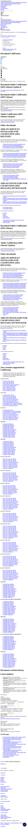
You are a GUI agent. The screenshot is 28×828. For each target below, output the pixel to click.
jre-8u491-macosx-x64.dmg (9, 607)
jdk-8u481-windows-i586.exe (9, 627)
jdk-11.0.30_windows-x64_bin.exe (10, 563)
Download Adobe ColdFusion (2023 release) (12, 746)
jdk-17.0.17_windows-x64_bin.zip (10, 536)
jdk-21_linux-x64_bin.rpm (8, 383)
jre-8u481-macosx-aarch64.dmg (9, 641)
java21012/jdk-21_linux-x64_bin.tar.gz (11, 384)
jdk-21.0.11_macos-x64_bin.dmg (10, 463)
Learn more (3, 772)
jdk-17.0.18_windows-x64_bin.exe (10, 519)
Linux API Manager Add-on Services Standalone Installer (15, 201)
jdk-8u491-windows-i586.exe (9, 592)
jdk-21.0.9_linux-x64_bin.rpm (9, 486)
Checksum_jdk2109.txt (8, 493)
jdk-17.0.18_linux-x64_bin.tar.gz (10, 515)
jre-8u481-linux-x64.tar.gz (8, 640)
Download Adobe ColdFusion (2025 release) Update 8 (14, 737)
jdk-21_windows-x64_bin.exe (9, 388)
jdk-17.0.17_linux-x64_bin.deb (9, 526)
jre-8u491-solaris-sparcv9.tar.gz (9, 608)
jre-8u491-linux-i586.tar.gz (8, 602)
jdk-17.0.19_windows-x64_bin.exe (10, 505)
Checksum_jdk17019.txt (8, 508)
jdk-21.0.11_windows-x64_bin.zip (10, 467)
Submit (5, 707)
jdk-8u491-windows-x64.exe (9, 594)
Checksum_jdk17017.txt (8, 537)
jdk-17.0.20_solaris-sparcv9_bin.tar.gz (11, 402)
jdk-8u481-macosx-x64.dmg (9, 624)
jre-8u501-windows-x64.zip (9, 454)
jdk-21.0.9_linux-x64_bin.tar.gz (9, 487)
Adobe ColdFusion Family (6, 2)
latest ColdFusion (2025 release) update (12, 121)
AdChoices (3, 826)
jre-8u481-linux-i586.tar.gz (8, 637)
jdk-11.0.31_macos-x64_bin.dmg (10, 547)
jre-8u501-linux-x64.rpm (8, 445)
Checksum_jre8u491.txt (8, 614)
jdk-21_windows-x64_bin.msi (9, 389)
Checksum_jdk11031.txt (8, 551)
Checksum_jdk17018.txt (8, 521)
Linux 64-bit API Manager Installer (10, 176)
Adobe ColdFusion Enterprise (18, 2)
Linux (4, 214)
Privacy (2, 822)
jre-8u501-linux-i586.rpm (8, 442)
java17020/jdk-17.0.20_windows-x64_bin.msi (12, 404)
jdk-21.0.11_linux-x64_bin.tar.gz (10, 461)
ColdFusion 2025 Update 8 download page (11, 90)
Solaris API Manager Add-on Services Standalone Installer (15, 334)
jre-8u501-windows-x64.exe (9, 453)
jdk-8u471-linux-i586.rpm (8, 654)
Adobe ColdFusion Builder (14, 3)
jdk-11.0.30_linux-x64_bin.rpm (9, 557)
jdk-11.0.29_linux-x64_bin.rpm (9, 571)
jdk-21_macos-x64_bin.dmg (9, 386)
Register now (3, 763)
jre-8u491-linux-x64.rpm (8, 603)
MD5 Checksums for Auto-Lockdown (11, 167)
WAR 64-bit (5, 216)
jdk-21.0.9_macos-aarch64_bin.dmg (10, 489)
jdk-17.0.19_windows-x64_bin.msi (10, 506)
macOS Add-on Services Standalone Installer (12, 145)
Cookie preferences (15, 822)
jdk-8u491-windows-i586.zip (9, 593)
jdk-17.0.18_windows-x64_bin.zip (10, 520)
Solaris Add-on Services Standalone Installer (12, 276)
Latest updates (6, 757)
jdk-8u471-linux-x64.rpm (8, 656)
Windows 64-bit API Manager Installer (11, 175)
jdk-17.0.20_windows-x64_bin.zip (10, 405)
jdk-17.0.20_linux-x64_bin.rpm (9, 397)
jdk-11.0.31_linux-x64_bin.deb (9, 542)
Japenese (7, 15)
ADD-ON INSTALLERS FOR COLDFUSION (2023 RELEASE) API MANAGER (14, 753)
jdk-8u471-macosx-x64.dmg (9, 659)
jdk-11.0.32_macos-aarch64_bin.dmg (10, 414)
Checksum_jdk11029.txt (8, 579)
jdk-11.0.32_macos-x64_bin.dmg (10, 415)
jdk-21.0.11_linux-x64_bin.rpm (9, 460)
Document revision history (8, 756)
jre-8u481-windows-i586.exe (9, 644)
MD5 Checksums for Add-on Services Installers (13, 147)
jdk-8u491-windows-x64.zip (9, 595)
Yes (1, 722)
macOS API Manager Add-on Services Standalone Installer (15, 198)
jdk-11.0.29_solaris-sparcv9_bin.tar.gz (11, 576)
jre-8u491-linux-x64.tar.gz (8, 605)
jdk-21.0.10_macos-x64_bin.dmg (10, 477)
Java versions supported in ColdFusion (11, 754)
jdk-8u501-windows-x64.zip (9, 436)
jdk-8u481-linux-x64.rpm (8, 621)
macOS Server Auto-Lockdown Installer (11, 166)
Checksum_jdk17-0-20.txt (8, 394)
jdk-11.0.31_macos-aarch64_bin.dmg (10, 545)
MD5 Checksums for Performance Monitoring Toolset (14, 156)
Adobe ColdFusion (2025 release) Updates (12, 739)
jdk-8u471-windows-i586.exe (9, 662)
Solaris (4, 349)
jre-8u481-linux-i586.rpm (8, 636)
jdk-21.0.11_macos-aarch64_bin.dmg (10, 462)
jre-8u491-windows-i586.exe (9, 609)
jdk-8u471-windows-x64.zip (9, 665)
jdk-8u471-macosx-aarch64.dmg (9, 658)
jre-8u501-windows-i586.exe (9, 450)
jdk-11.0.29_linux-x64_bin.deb (9, 570)
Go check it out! (23, 32)
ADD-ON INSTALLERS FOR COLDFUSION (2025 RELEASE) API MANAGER (14, 745)
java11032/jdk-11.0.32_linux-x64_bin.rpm (12, 412)
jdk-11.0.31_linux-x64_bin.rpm (9, 543)
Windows (5, 213)
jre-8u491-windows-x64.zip (9, 613)
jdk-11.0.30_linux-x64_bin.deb (9, 556)
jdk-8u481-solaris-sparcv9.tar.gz (9, 626)
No (4, 722)
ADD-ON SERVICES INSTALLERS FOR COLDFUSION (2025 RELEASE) (12, 742)
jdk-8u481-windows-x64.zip (9, 630)
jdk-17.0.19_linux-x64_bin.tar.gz (10, 500)
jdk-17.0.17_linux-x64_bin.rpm (9, 529)
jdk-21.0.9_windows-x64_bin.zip (10, 492)
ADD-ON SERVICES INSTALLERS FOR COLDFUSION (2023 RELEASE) (12, 750)
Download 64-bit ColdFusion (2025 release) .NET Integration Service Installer (13, 221)
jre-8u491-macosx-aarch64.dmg (9, 606)
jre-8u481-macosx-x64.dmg (9, 642)
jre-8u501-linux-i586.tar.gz (8, 443)
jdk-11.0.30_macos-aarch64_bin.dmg (10, 559)
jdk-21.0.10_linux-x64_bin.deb (9, 472)
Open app (14, 35)
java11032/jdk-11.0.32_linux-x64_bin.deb (11, 411)
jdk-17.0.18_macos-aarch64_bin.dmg (10, 516)
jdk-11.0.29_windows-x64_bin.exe (10, 577)
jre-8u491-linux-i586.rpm (8, 601)
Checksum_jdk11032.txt (8, 410)
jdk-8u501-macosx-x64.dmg (9, 431)
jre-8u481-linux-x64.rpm (8, 638)
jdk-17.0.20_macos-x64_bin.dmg (10, 400)
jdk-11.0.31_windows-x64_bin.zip (10, 550)
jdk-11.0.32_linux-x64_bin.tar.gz (10, 413)
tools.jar (4, 314)
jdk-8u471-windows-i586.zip (9, 663)
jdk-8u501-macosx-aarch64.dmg (9, 429)
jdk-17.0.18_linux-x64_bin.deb (9, 513)
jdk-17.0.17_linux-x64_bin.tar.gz (10, 530)
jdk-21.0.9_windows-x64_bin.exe (10, 491)
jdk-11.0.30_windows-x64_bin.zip (10, 564)
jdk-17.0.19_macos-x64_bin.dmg (10, 503)
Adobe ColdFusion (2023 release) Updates (12, 747)
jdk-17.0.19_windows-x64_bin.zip (10, 507)
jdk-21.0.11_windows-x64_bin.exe (10, 464)
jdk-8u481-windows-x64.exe (9, 629)
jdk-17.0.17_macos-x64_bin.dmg (10, 533)
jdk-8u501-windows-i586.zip (9, 434)
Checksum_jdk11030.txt (8, 565)
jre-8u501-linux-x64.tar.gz (8, 446)
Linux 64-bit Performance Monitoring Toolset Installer (14, 154)
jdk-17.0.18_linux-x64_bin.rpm (9, 514)
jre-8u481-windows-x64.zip (9, 648)
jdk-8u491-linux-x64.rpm (8, 586)
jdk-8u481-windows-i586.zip (9, 628)
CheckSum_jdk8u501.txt (8, 424)
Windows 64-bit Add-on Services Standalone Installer (14, 144)
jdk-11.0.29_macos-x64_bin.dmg (10, 574)
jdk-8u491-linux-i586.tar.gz (8, 585)
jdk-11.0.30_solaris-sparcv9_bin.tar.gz (11, 562)
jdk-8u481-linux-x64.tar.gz (8, 622)
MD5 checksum (6, 217)
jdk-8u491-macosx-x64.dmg (9, 590)
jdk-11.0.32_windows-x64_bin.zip (10, 419)
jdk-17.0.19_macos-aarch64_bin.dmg (10, 501)
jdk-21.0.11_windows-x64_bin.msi (10, 466)
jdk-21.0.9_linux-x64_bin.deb (9, 485)
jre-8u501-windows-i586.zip (9, 452)
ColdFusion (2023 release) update (7, 250)
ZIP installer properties (7, 207)
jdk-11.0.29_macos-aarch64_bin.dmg (10, 573)
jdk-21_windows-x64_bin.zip (9, 390)
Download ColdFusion (8, 39)
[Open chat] (24, 824)
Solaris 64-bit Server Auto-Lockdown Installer (12, 298)
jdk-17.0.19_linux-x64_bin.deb (9, 498)
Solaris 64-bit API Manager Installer (10, 311)
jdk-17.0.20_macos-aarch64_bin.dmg (10, 399)
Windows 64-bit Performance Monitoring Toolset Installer (15, 153)
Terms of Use (7, 822)
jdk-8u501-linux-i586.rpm (8, 425)
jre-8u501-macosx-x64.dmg (9, 448)
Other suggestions (4, 705)
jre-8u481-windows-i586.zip (9, 646)
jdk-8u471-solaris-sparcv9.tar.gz (9, 661)
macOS (4, 215)
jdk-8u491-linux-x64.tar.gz (8, 587)
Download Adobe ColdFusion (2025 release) (12, 738)
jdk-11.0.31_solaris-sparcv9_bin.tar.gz (11, 548)
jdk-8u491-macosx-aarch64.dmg (9, 588)
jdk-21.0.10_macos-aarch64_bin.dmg (10, 476)
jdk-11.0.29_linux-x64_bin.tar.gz (10, 572)
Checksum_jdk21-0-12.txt (8, 381)
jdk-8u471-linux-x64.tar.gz (8, 657)
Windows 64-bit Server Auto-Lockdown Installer (13, 163)
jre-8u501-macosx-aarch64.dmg (9, 447)
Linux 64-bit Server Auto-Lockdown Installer (12, 164)
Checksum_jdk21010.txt (8, 481)
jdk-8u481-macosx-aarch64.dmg (9, 623)
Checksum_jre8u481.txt (8, 649)
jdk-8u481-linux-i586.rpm (8, 619)
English (2, 15)
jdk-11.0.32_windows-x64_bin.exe (10, 418)
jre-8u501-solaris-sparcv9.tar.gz (9, 449)
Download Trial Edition (8, 109)
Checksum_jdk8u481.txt (8, 632)
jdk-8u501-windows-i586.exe (9, 433)
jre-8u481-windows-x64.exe (9, 647)
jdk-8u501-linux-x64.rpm (8, 427)
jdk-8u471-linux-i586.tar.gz (8, 655)
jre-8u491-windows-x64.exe (9, 612)
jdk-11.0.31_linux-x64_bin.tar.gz (10, 544)
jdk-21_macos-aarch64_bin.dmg (9, 385)
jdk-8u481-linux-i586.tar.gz (8, 620)
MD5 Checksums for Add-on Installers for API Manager (14, 203)
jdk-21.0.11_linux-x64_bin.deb (9, 458)
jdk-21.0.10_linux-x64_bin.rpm (9, 474)
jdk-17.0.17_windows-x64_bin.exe (10, 535)
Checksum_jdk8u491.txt (8, 597)
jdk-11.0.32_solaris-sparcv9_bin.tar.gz (11, 417)
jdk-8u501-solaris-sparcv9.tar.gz (9, 432)
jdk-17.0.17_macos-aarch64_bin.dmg (10, 532)
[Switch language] (2, 14)
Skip (2, 707)
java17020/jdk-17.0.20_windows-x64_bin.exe (12, 403)
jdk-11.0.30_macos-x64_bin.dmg (10, 561)
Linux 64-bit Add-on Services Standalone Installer (13, 146)
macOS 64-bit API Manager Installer (10, 177)
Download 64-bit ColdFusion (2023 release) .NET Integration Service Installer (13, 362)
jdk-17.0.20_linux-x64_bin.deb (9, 396)
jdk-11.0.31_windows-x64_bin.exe (10, 549)
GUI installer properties (8, 208)
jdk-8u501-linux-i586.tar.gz (8, 426)
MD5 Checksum (6, 222)
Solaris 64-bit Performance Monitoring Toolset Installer (14, 286)
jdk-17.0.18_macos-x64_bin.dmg (10, 518)
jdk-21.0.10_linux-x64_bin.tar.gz (10, 475)
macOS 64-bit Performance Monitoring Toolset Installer (14, 155)
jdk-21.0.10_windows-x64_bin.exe (10, 478)
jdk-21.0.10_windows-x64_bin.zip (10, 479)
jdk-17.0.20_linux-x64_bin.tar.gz (10, 398)
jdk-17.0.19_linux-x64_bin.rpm (9, 499)
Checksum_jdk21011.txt (8, 468)
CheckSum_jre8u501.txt (8, 441)
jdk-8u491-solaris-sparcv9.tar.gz (9, 591)
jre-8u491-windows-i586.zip (9, 611)
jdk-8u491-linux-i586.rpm (8, 584)
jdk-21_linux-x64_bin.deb (8, 382)
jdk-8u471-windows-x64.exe (9, 664)
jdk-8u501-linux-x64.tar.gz (8, 428)
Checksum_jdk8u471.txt (8, 667)
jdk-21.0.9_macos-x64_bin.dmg (9, 490)
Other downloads (6, 740)
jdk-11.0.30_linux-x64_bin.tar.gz (10, 558)
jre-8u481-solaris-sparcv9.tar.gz (9, 643)
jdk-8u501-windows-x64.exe (9, 435)
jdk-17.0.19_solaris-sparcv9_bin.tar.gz (11, 504)
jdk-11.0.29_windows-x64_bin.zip (10, 578)
